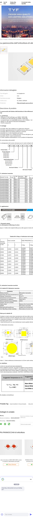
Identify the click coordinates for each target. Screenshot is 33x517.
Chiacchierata (12, 464)
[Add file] (2, 514)
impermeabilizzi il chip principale (18, 404)
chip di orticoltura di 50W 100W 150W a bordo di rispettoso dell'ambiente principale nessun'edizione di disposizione (11, 460)
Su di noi (5, 3)
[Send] (30, 514)
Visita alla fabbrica (13, 3)
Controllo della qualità (26, 3)
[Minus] (31, 479)
